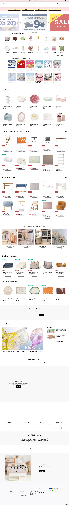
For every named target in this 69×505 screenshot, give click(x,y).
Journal (11, 491)
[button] (66, 504)
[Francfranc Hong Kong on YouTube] (43, 492)
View (9, 248)
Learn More (42, 471)
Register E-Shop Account (23, 495)
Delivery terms (22, 491)
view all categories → (60, 55)
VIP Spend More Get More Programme (33, 497)
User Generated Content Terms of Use (34, 492)
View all (66, 131)
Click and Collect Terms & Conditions (33, 494)
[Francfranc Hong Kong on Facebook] (41, 492)
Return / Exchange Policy (23, 492)
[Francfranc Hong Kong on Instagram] (39, 492)
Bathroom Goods (54, 42)
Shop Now (18, 386)
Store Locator (12, 488)
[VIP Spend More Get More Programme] (51, 337)
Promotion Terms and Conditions (34, 495)
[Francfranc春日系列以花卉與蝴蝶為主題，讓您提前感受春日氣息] (51, 331)
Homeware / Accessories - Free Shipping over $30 (31, 0)
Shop (9, 426)
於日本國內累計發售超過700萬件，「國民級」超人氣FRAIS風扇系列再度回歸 (22, 351)
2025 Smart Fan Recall (59, 341)
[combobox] (24, 3)
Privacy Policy (32, 488)
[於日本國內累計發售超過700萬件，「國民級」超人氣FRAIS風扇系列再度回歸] (22, 338)
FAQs (20, 488)
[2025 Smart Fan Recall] (51, 343)
